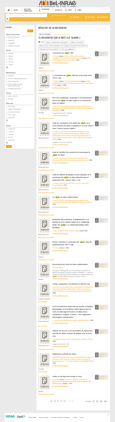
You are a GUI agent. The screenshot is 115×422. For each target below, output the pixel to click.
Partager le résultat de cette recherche (75, 46)
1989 (9, 59)
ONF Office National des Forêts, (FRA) (71, 59)
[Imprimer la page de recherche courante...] (39, 41)
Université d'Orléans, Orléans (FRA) (79, 339)
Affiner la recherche (77, 42)
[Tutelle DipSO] (22, 416)
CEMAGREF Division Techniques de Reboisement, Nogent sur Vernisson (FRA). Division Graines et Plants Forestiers (73, 358)
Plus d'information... (61, 63)
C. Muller (55, 81)
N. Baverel (63, 158)
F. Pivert (55, 56)
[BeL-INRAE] (57, 3)
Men (9, 137)
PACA (10, 99)
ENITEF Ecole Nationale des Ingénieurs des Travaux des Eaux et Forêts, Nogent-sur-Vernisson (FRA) (71, 201)
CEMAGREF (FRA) (87, 361)
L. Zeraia (55, 320)
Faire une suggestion (68, 49)
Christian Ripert (57, 268)
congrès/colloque (13, 46)
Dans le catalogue (44, 34)
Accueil (9, 10)
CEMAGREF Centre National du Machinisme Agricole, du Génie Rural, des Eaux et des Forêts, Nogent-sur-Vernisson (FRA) (72, 137)
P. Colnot (55, 248)
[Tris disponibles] (42, 42)
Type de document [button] (13, 34)
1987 (9, 62)
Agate (70, 10)
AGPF (10, 76)
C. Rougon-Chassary (59, 339)
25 (93, 401)
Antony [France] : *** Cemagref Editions (66, 361)
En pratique (45, 9)
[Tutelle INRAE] (11, 416)
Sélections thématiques (28, 10)
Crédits (75, 417)
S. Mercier (55, 106)
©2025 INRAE (32, 417)
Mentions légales (44, 417)
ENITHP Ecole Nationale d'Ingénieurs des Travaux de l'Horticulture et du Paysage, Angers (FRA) (70, 133)
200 (105, 401)
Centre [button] (8, 93)
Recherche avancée (60, 15)
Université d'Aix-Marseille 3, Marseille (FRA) (74, 320)
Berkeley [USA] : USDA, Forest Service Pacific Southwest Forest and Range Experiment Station (71, 290)
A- (8, 421)
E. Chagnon (56, 132)
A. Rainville (64, 106)
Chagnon (10, 129)
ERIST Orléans (12, 81)
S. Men (54, 231)
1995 (9, 56)
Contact (82, 417)
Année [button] (8, 50)
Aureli (80, 10)
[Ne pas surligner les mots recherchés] (79, 38)
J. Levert (55, 183)
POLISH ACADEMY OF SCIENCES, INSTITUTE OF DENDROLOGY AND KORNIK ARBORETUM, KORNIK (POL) (72, 382)
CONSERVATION (13, 112)
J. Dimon (55, 200)
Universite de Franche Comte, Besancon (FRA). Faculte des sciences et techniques (70, 159)
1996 (9, 53)
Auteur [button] (8, 126)
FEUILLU (10, 115)
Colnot (10, 131)
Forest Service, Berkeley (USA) (62, 287)
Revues (16, 10)
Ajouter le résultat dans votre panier (57, 42)
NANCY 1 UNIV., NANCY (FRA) (68, 231)
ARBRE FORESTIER (13, 109)
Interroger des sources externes (49, 49)
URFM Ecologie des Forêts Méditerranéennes (15, 85)
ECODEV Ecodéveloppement (16, 78)
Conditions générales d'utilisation (60, 417)
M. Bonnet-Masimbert (72, 81)
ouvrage (10, 43)
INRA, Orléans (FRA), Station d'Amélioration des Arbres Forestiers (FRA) (68, 57)
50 (97, 401)
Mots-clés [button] (9, 103)
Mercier (10, 140)
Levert (10, 134)
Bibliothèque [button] (11, 73)
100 (101, 401)
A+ (13, 421)
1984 (9, 64)
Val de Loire (11, 96)
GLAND (10, 106)
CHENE (10, 117)
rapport (10, 40)
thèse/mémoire (12, 37)
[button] (7, 67)
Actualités (58, 10)
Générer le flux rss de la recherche (49, 46)
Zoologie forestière (13, 88)
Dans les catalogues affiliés (61, 34)
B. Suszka (55, 380)
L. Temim (55, 158)
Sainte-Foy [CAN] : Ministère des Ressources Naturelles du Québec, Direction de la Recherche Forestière (73, 108)
